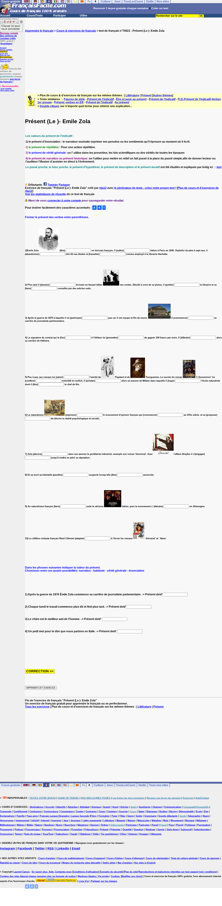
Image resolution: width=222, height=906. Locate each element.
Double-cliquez (49, 106)
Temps (18, 834)
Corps (102, 811)
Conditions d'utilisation (85, 871)
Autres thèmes (162, 95)
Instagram (7, 848)
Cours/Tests (35, 15)
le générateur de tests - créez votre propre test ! (145, 187)
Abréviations (36, 807)
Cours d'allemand (134, 858)
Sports (160, 829)
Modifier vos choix (132, 876)
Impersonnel (22, 820)
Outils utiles (109, 862)
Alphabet (84, 807)
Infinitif (35, 820)
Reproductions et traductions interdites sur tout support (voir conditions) (177, 871)
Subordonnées (202, 829)
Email (76, 848)
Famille (21, 816)
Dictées (163, 811)
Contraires (91, 811)
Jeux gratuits (6, 88)
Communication (172, 807)
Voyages (143, 834)
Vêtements (155, 834)
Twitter (40, 848)
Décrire (173, 811)
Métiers (21, 825)
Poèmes (19, 829)
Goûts (139, 816)
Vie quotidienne (109, 834)
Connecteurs (67, 811)
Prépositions (91, 829)
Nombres (49, 825)
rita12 (102, 187)
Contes (79, 811)
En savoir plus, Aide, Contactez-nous (52, 871)
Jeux (109, 785)
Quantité (127, 829)
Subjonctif (186, 829)
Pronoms (47, 829)
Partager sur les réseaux (104, 881)
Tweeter (53, 184)
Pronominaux (32, 829)
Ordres (104, 825)
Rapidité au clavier (10, 862)
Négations (82, 825)
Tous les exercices (37, 706)
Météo (30, 825)
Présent (146, 95)
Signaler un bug (6, 59)
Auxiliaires (144, 807)
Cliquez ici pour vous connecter (10, 27)
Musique (189, 820)
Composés (5, 811)
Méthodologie (7, 825)
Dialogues (151, 811)
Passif (155, 825)
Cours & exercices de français (76, 30)
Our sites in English (145, 862)
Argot (115, 807)
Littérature (132, 95)
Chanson (157, 807)
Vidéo (96, 834)
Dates (141, 811)
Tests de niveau (32, 834)
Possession (6, 829)
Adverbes (73, 807)
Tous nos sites (158, 785)
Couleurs (112, 811)
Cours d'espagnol (95, 858)
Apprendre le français (39, 30)
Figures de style (74, 99)
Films (93, 816)
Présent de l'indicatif (100, 99)
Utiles (83, 15)
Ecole (199, 811)
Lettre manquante (92, 820)
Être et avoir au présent (131, 99)
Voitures (132, 834)
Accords (49, 807)
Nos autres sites (7, 90)
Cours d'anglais (46, 858)
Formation (104, 816)
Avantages (6, 43)
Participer (59, 15)
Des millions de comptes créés (9, 36)
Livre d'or (4, 53)
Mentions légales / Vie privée (93, 876)
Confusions (35, 811)
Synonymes (6, 834)
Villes (123, 834)
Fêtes (122, 816)
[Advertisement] (123, 60)
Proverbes (76, 829)
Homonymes (7, 820)
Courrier (123, 811)
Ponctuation (203, 825)
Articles (124, 807)
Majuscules (143, 820)
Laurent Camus (21, 871)
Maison (131, 820)
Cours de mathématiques (70, 858)
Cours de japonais (209, 858)
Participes (131, 825)
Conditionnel (20, 811)
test (219, 167)
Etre (206, 811)
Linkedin (62, 848)
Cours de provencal (49, 862)
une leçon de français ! (10, 80)
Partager (64, 184)
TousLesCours (125, 785)
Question (138, 829)
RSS (50, 848)
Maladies (156, 820)
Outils (142, 785)
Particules (144, 825)
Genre (130, 816)
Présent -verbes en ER (69, 102)
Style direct (172, 829)
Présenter (115, 829)
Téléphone (85, 834)
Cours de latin (29, 862)
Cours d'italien (115, 858)
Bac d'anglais (125, 862)
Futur (114, 816)
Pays (171, 825)
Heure (206, 816)
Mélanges (201, 820)
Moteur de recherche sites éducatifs (81, 862)
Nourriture (69, 825)
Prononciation (61, 829)
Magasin (120, 820)
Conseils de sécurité (111, 871)
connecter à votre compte (64, 200)
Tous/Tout (48, 834)
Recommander (6, 57)
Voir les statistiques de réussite (45, 194)
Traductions (61, 834)
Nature (38, 825)
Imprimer (4, 51)
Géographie (194, 816)
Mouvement (176, 820)
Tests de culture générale (184, 858)
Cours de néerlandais (157, 858)
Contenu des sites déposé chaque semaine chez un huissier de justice (38, 876)
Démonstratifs (186, 811)
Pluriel (179, 825)
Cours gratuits (10, 785)
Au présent (122, 102)
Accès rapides (6, 50)
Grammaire (150, 816)
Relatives (150, 829)
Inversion (56, 820)
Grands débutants (167, 816)
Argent (106, 807)
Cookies (115, 876)
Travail (73, 834)
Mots (165, 820)
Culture (99, 785)
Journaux (75, 820)
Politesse (190, 825)
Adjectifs (61, 807)
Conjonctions (51, 811)
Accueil (5, 15)
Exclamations (7, 816)
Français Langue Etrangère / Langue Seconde (64, 816)
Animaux (96, 807)
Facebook (25, 848)
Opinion (94, 825)
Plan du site (5, 55)
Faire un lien (5, 61)
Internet (45, 820)
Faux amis (32, 816)
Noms (59, 825)
